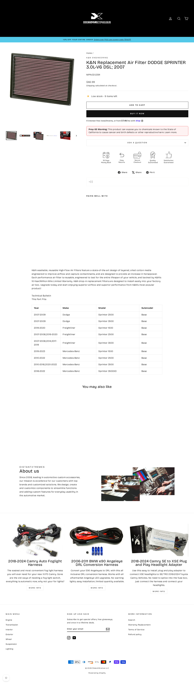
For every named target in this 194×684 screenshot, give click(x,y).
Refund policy (134, 634)
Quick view (27, 425)
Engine (9, 620)
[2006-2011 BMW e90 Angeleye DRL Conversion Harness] (97, 540)
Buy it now (137, 113)
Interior (9, 629)
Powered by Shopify (97, 673)
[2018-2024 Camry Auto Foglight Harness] (35, 540)
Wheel (9, 639)
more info (159, 591)
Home (89, 53)
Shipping (90, 85)
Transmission (12, 625)
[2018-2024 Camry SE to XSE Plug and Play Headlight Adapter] (159, 540)
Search (131, 620)
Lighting (9, 649)
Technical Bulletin (41, 295)
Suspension (11, 644)
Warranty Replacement (139, 625)
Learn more (171, 132)
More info (35, 588)
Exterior (9, 634)
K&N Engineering (97, 58)
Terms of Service (136, 629)
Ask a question (137, 143)
